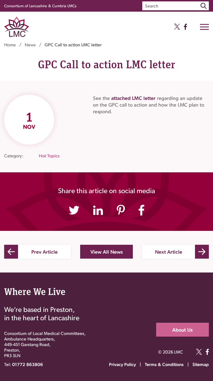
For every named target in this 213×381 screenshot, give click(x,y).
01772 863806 (27, 364)
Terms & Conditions (164, 364)
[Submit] (203, 5)
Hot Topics (49, 155)
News (30, 44)
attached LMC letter (134, 98)
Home (10, 44)
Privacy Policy (122, 364)
